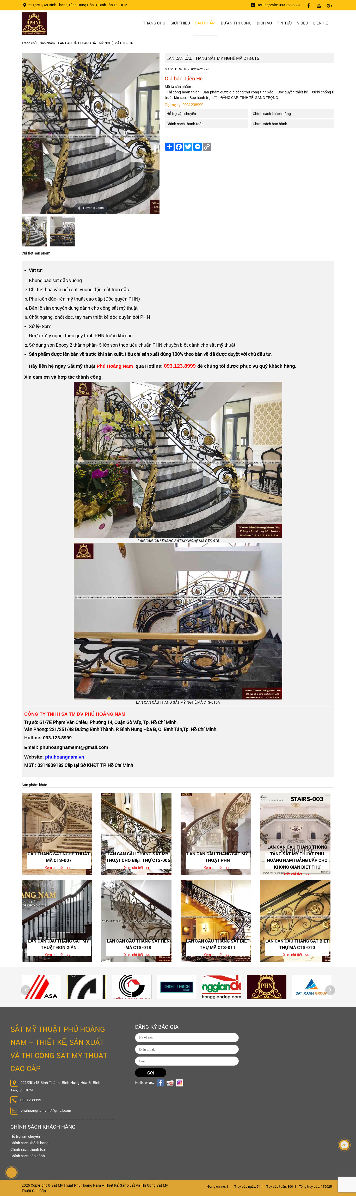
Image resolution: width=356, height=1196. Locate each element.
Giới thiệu (180, 23)
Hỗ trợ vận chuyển (181, 113)
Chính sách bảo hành (270, 123)
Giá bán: (174, 78)
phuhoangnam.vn (64, 757)
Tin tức (284, 23)
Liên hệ (320, 23)
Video (302, 23)
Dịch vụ (264, 23)
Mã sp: (169, 69)
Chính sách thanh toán (185, 123)
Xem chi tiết (54, 867)
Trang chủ (154, 23)
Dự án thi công (236, 23)
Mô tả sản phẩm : (179, 86)
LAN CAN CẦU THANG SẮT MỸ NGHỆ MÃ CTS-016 (95, 43)
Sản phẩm (205, 23)
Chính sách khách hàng (272, 113)
